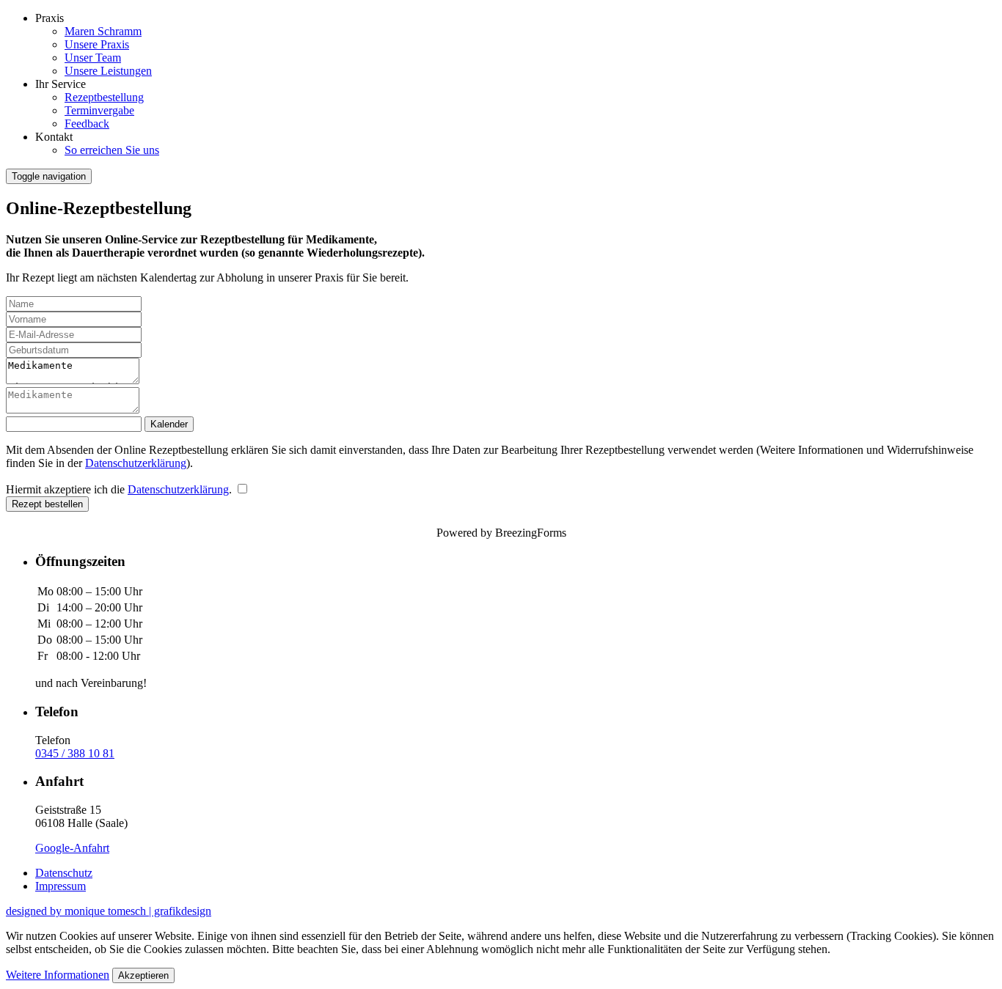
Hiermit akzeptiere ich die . (120, 489)
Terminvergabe (99, 110)
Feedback (87, 123)
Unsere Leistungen (108, 71)
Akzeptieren (143, 975)
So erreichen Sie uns (112, 150)
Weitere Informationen (57, 974)
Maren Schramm (103, 31)
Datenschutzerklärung (135, 463)
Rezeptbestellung (104, 97)
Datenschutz (63, 873)
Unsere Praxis (97, 44)
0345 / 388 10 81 (74, 753)
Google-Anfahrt (72, 848)
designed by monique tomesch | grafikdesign (108, 911)
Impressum (60, 886)
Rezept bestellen (47, 504)
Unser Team (93, 57)
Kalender (169, 424)
